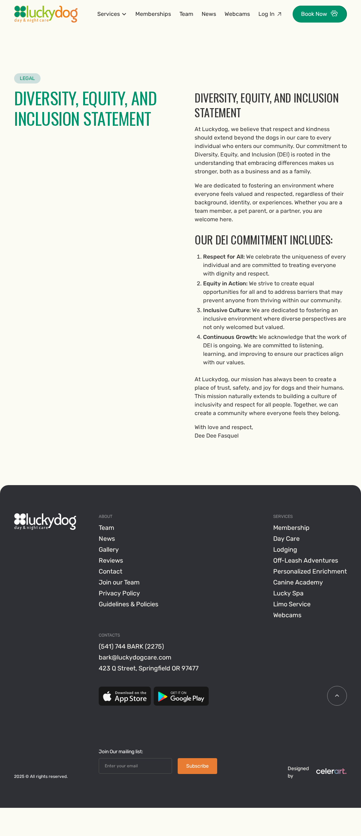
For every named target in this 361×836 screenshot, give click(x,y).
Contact (110, 571)
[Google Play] (181, 696)
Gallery (109, 549)
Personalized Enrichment (310, 571)
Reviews (111, 560)
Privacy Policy (119, 593)
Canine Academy (298, 582)
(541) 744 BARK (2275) (131, 646)
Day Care (286, 539)
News (209, 14)
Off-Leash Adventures (305, 560)
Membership (291, 528)
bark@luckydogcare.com (135, 657)
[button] (112, 14)
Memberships (153, 14)
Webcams (237, 14)
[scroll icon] (337, 696)
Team (186, 14)
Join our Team (119, 582)
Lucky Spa (288, 593)
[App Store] (125, 696)
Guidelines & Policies (128, 604)
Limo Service (292, 604)
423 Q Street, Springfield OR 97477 (148, 668)
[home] (46, 14)
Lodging (285, 549)
